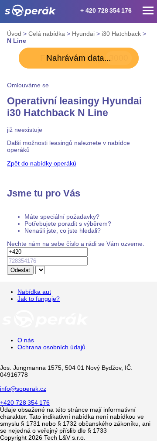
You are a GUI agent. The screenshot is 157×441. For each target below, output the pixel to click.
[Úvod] (30, 10)
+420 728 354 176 (25, 402)
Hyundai (84, 33)
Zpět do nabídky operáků (41, 163)
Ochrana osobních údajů (51, 347)
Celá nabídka (47, 33)
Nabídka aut (34, 291)
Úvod (15, 33)
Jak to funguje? (38, 298)
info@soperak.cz (23, 388)
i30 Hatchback (122, 33)
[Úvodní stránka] (45, 327)
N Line (16, 40)
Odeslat (20, 270)
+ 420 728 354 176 (106, 10)
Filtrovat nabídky (84, 57)
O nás (25, 340)
